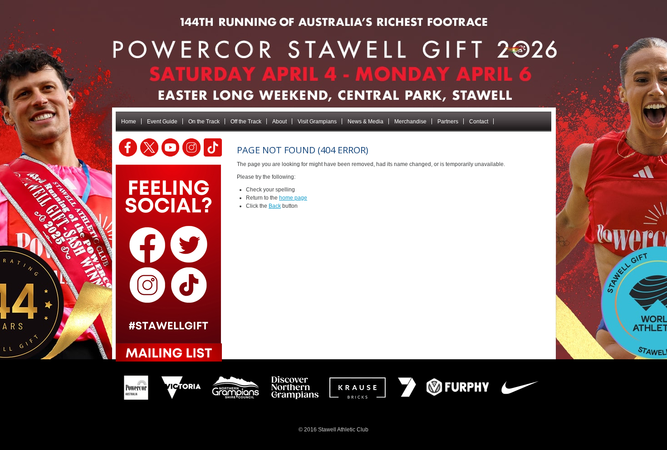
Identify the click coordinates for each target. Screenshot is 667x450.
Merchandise (410, 121)
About (279, 121)
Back (275, 206)
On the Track (204, 121)
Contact (478, 121)
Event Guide (162, 121)
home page (293, 198)
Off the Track (246, 121)
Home (128, 121)
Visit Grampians (317, 121)
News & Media (365, 121)
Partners (447, 121)
